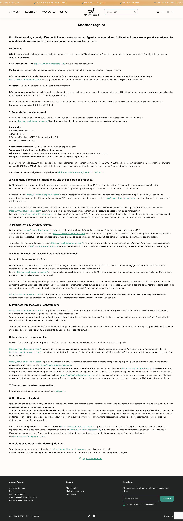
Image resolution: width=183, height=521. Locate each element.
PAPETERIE (30, 12)
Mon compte (71, 488)
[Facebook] (89, 516)
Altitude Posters (32, 516)
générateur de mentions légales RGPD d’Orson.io (80, 172)
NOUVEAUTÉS (48, 12)
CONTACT (64, 12)
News (11, 491)
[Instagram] (94, 516)
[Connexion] (158, 12)
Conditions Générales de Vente (23, 497)
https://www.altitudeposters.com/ (49, 63)
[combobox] (118, 12)
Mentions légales (16, 494)
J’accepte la (141, 505)
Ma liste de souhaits (75, 491)
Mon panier (71, 494)
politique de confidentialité (146, 505)
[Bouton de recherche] (135, 12)
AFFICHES (13, 12)
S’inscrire (167, 498)
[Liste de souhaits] (163, 12)
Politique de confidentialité (21, 500)
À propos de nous (17, 488)
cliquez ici (60, 391)
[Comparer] (168, 12)
